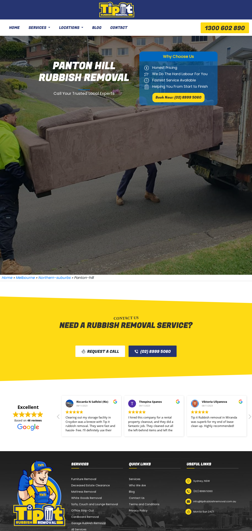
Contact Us (137, 498)
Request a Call (103, 351)
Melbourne (25, 277)
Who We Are (137, 485)
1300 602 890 (225, 28)
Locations (69, 27)
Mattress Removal (83, 492)
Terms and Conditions (144, 504)
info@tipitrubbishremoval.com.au (214, 501)
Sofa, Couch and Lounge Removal (94, 504)
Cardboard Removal (85, 517)
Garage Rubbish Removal (88, 523)
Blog (96, 27)
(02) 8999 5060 (155, 351)
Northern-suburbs (54, 277)
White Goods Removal (86, 498)
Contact (118, 27)
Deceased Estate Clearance (90, 485)
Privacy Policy (138, 511)
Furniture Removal (83, 479)
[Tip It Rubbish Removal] (117, 9)
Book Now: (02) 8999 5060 (178, 97)
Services (37, 27)
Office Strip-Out (82, 511)
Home (14, 27)
